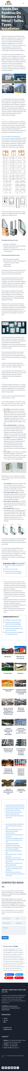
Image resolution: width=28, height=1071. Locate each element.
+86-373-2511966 (11, 1044)
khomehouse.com (6, 1007)
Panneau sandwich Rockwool (8, 690)
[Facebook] (3, 1068)
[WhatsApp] (18, 1068)
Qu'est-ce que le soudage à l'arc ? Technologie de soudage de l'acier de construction (8, 711)
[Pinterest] (9, 1068)
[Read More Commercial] (8, 667)
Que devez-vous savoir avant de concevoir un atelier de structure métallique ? (14, 868)
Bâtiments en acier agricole (20, 657)
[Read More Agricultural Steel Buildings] (20, 650)
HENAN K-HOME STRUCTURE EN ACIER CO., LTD (13, 1056)
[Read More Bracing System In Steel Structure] (20, 722)
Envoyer (5, 937)
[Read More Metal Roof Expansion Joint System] (8, 742)
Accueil (5, 1018)
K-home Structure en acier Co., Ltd (10, 948)
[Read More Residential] (8, 650)
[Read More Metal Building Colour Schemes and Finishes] (20, 762)
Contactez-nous (8, 1027)
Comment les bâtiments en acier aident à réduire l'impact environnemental (14, 831)
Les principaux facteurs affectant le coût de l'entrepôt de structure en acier (15, 825)
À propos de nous (8, 1029)
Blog (5, 1022)
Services (6, 1020)
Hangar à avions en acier (11, 569)
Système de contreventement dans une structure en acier (21, 731)
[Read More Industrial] (20, 667)
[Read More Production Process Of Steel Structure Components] (8, 762)
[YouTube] (6, 1068)
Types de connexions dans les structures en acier (8, 791)
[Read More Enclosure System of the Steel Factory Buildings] (8, 722)
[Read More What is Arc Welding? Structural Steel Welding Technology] (8, 702)
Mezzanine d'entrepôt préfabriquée (21, 709)
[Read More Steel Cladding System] (20, 783)
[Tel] (15, 1068)
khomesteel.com (6, 1009)
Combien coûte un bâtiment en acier (15, 808)
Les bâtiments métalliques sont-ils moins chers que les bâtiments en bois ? (14, 840)
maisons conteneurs (9, 963)
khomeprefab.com (15, 1007)
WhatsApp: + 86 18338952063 (10, 1045)
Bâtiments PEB (8, 961)
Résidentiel (7, 656)
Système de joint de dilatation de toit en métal (8, 750)
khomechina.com (13, 1006)
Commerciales (8, 673)
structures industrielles (15, 138)
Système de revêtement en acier (13, 626)
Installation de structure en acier (13, 620)
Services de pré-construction (13, 810)
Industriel (20, 673)
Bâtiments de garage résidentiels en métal (14, 563)
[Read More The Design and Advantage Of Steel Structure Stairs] (20, 742)
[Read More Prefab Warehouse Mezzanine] (20, 702)
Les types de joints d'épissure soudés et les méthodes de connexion (21, 692)
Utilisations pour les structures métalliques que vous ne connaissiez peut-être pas (15, 859)
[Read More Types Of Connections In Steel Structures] (8, 783)
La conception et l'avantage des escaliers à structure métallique (21, 751)
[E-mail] (12, 1068)
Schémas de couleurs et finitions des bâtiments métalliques (20, 772)
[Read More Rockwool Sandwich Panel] (8, 683)
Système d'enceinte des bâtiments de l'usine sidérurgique (8, 731)
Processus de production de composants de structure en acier (8, 771)
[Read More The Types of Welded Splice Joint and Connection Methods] (20, 683)
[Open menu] (23, 3)
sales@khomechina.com (11, 1047)
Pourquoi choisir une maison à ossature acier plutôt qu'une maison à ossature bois (15, 873)
